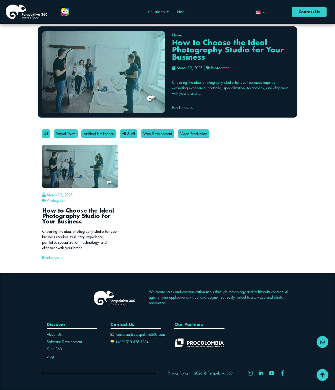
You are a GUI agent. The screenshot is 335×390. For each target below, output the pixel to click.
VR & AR (128, 133)
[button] (168, 12)
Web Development (157, 133)
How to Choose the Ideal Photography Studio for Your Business (228, 50)
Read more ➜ (182, 108)
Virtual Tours (65, 133)
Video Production (193, 133)
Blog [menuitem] (181, 12)
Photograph (220, 68)
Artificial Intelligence (99, 133)
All (46, 133)
